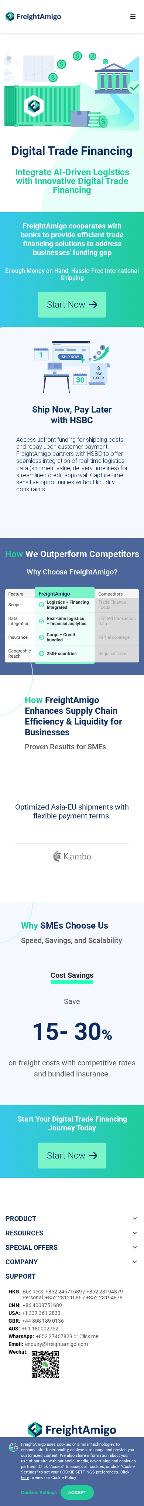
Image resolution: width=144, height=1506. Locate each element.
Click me (88, 1336)
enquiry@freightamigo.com (56, 1344)
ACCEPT (77, 1492)
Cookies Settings (39, 1492)
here (25, 1477)
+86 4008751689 (42, 1305)
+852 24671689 (64, 1292)
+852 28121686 (64, 1297)
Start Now (66, 304)
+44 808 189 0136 (43, 1321)
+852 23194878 (104, 1297)
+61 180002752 (40, 1329)
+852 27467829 (54, 1336)
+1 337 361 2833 (41, 1313)
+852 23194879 (104, 1292)
